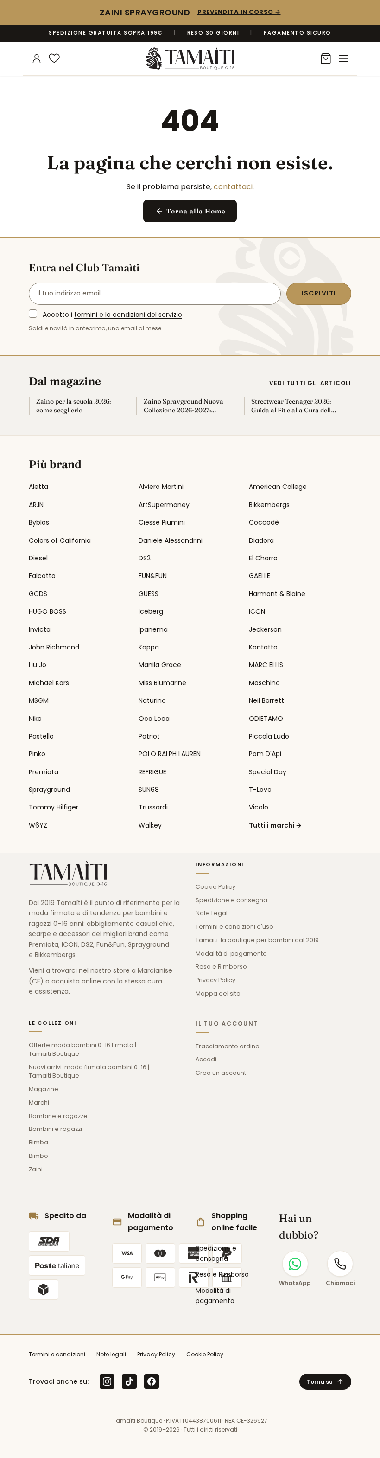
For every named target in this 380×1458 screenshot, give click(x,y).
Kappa (149, 647)
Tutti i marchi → (275, 825)
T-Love (260, 789)
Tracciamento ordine (228, 1046)
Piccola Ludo (269, 736)
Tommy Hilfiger (53, 807)
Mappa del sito (218, 993)
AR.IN (36, 504)
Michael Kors (49, 682)
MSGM (39, 700)
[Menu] (343, 58)
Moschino (264, 682)
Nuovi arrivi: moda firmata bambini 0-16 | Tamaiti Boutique (89, 1071)
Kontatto (263, 647)
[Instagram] (107, 1381)
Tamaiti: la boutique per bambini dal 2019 (257, 940)
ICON (257, 611)
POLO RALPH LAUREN (170, 753)
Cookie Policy (215, 887)
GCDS (38, 593)
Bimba (38, 1142)
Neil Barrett (266, 700)
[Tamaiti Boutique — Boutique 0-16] (190, 58)
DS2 (145, 558)
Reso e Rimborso (221, 966)
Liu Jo (37, 664)
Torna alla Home (190, 211)
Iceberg (151, 611)
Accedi (206, 1059)
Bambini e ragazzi (55, 1129)
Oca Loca (154, 718)
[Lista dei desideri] (54, 58)
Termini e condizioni (57, 1354)
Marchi (39, 1102)
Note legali (111, 1354)
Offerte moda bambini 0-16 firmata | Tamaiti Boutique (82, 1049)
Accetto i (112, 314)
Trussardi (153, 807)
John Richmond (54, 647)
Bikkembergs (269, 504)
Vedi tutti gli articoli (310, 383)
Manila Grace (160, 664)
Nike (35, 718)
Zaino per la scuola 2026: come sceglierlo (73, 405)
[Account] (37, 58)
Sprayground (49, 789)
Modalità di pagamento (231, 953)
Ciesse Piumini (162, 522)
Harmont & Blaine (277, 593)
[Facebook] (151, 1381)
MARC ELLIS (266, 664)
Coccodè (264, 522)
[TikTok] (129, 1381)
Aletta (38, 486)
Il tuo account (227, 1024)
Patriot (149, 736)
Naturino (152, 700)
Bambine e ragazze (58, 1116)
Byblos (39, 522)
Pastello (41, 736)
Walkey (150, 825)
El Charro (263, 558)
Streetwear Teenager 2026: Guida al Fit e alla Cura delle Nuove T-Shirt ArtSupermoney (292, 406)
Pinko (37, 753)
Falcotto (42, 575)
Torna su (325, 1382)
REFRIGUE (152, 772)
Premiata (43, 772)
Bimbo (38, 1156)
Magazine (43, 1089)
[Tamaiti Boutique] (68, 873)
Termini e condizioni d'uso (234, 927)
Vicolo (258, 807)
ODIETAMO (266, 718)
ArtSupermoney (164, 504)
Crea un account (221, 1073)
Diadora (261, 540)
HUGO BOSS (47, 611)
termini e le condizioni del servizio (128, 314)
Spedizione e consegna (231, 900)
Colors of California (60, 540)
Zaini (36, 1169)
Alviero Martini (161, 486)
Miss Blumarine (162, 682)
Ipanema (153, 629)
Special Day (267, 772)
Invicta (40, 629)
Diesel (38, 558)
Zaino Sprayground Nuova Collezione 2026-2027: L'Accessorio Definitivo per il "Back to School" (186, 406)
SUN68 (149, 789)
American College (278, 486)
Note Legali (212, 913)
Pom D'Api (265, 753)
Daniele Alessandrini (171, 540)
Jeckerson (265, 629)
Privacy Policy (215, 980)
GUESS (148, 593)
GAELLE (259, 575)
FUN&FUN (153, 575)
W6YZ (38, 825)
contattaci (233, 186)
